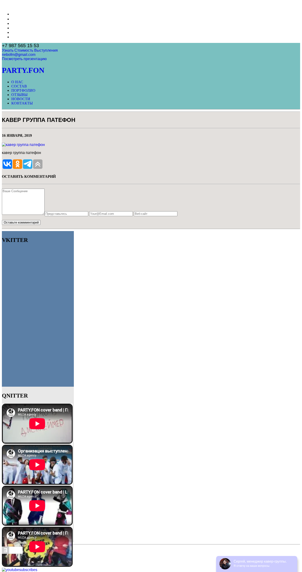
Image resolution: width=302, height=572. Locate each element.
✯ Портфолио (23, 23)
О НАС (17, 82)
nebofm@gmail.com (18, 55)
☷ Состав (19, 19)
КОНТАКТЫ (22, 103)
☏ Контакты (22, 37)
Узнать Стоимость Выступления (30, 50)
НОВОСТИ (20, 99)
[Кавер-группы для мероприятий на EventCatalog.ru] (12, 553)
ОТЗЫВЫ (19, 95)
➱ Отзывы (20, 28)
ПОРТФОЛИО (23, 90)
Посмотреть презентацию (24, 59)
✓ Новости (20, 32)
